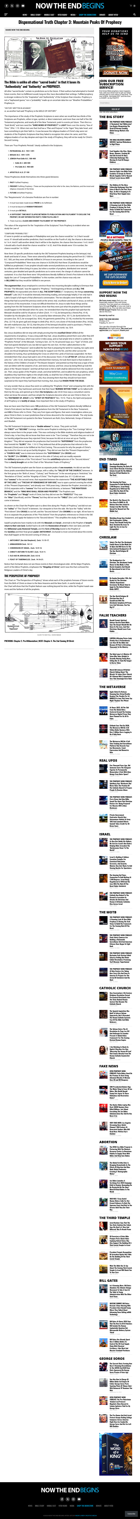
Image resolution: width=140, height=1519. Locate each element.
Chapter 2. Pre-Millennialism (25, 641)
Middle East (49, 14)
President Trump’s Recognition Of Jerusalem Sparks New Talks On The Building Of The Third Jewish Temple (120, 1255)
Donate (102, 14)
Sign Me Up (116, 109)
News (25, 14)
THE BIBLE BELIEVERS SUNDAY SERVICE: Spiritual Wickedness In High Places (120, 141)
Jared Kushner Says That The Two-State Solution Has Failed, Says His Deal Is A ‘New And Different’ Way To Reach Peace (120, 1226)
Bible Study (36, 14)
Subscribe (131, 1514)
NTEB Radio (62, 14)
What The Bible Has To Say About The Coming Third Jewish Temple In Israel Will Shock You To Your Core (121, 1269)
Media (73, 14)
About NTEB (113, 14)
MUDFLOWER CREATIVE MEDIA (86, 1516)
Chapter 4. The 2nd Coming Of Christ (59, 641)
